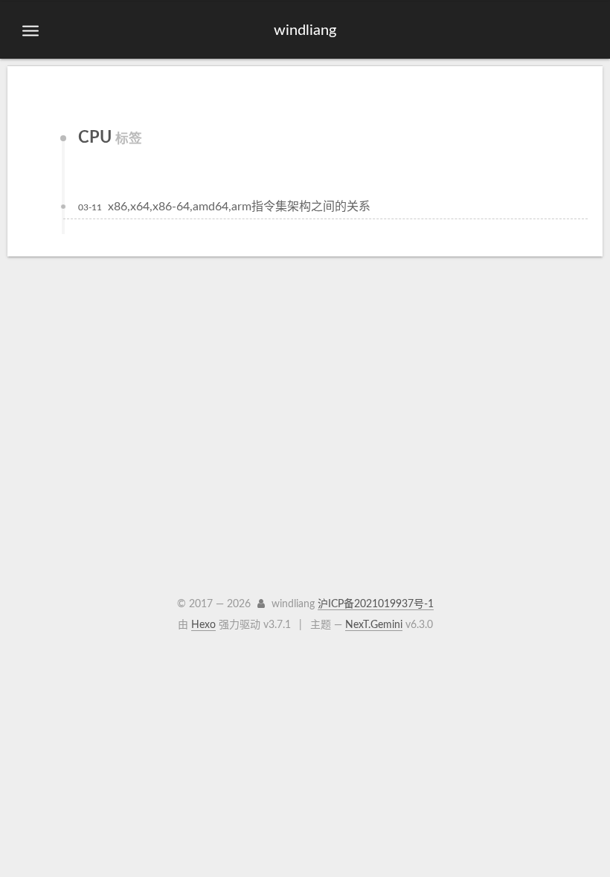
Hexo (203, 625)
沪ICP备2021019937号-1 (376, 604)
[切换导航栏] (30, 31)
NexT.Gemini (373, 625)
